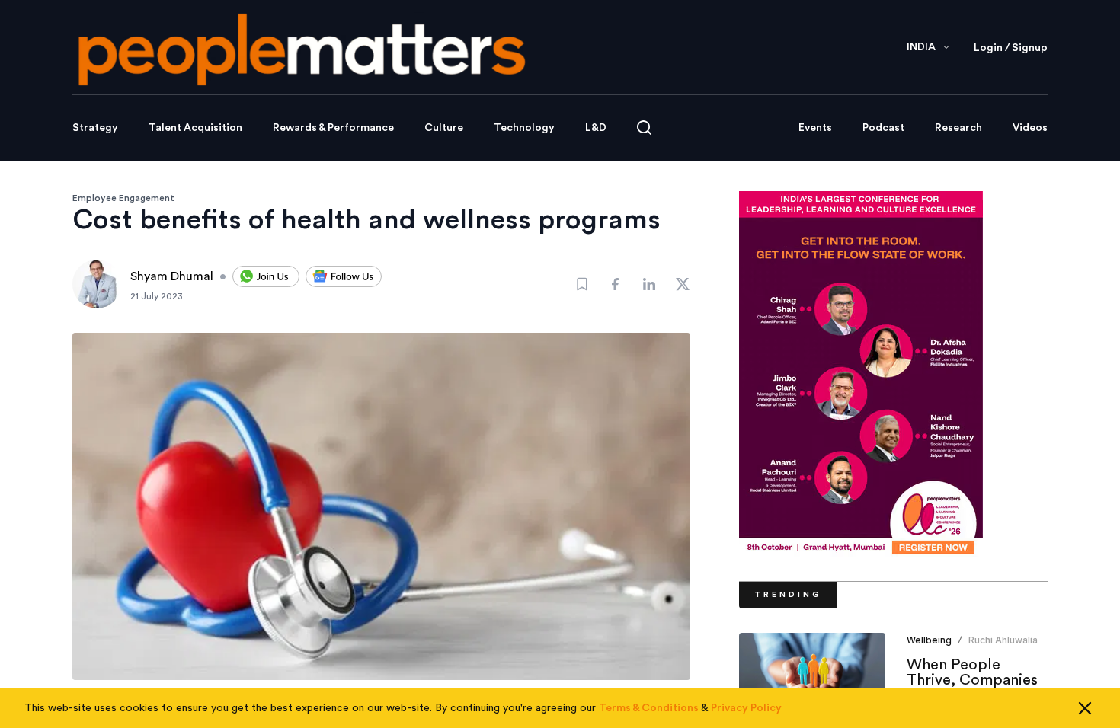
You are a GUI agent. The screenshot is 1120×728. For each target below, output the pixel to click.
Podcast (883, 128)
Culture (443, 128)
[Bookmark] (582, 284)
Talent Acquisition (195, 128)
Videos (1030, 128)
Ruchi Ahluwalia (1003, 640)
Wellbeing (929, 640)
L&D (595, 128)
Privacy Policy (746, 708)
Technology (524, 128)
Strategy (95, 128)
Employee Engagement (123, 198)
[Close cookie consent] (1085, 708)
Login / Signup (1011, 48)
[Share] (615, 284)
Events (815, 128)
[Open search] (644, 127)
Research (958, 128)
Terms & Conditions (649, 708)
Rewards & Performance (333, 128)
